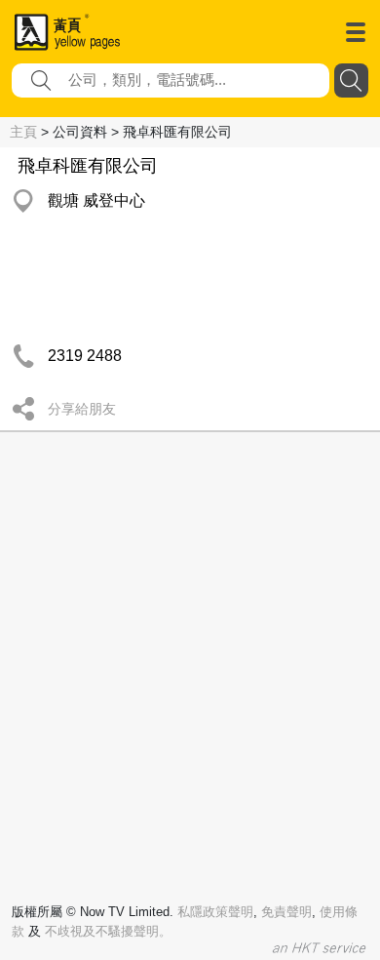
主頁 (23, 132)
